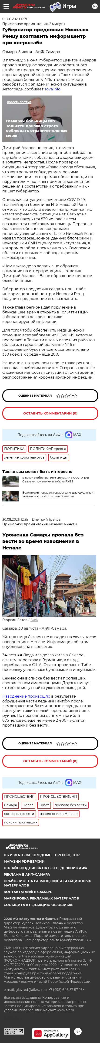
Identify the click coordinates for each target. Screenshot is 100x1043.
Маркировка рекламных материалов (41, 898)
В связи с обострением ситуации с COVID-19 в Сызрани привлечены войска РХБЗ (55, 479)
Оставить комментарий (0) (50, 413)
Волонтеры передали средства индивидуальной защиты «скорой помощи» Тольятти (57, 494)
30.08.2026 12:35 (15, 519)
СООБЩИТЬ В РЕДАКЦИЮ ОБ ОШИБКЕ (38, 905)
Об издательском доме (27, 855)
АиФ (34, 620)
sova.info (52, 89)
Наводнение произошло (26, 696)
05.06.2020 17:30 (15, 19)
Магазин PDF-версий (24, 861)
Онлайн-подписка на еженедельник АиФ (45, 868)
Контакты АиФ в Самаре (28, 892)
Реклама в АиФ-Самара (27, 874)
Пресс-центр (67, 855)
